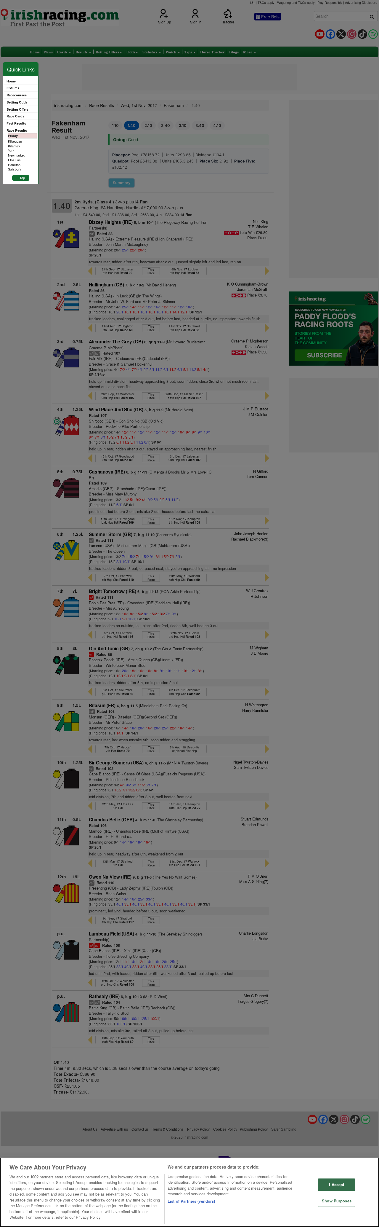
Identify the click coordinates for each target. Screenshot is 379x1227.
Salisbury (14, 169)
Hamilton (14, 164)
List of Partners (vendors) (191, 1201)
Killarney (14, 146)
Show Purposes (336, 1201)
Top (22, 177)
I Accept (336, 1184)
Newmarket (16, 155)
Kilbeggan (15, 141)
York (11, 150)
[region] (189, 1192)
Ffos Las (14, 159)
